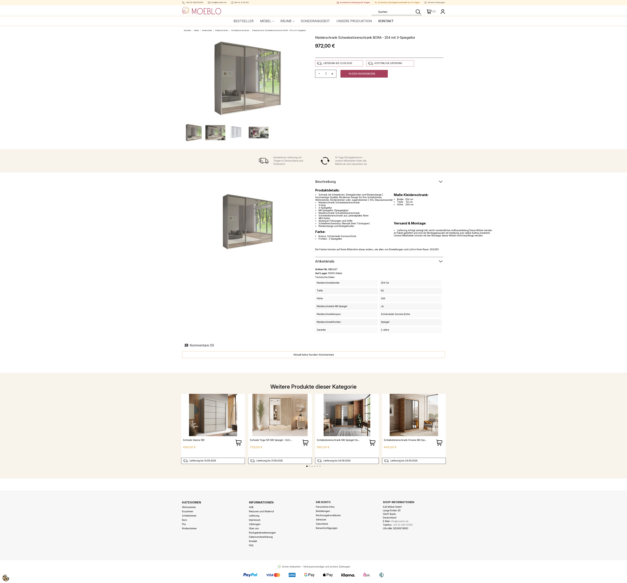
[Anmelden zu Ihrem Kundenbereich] (443, 11)
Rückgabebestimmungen (262, 532)
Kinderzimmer (189, 528)
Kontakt (253, 541)
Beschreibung (325, 182)
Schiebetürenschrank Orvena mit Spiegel (407, 440)
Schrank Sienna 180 (194, 440)
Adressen (321, 519)
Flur (184, 524)
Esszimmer (187, 511)
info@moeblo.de (218, 2)
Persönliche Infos (325, 506)
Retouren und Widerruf (261, 511)
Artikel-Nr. (321, 269)
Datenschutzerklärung (261, 536)
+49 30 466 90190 (194, 2)
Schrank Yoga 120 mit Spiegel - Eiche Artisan (275, 440)
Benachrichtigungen (327, 528)
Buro (184, 519)
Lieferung (254, 515)
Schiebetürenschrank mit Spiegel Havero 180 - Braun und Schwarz (354, 440)
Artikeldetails (324, 261)
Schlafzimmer (189, 515)
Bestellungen (323, 511)
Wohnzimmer (189, 507)
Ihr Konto (323, 502)
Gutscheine (322, 523)
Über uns (254, 528)
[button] (364, 74)
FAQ (251, 545)
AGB (251, 507)
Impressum (254, 519)
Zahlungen (254, 524)
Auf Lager (321, 273)
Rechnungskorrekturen (328, 515)
